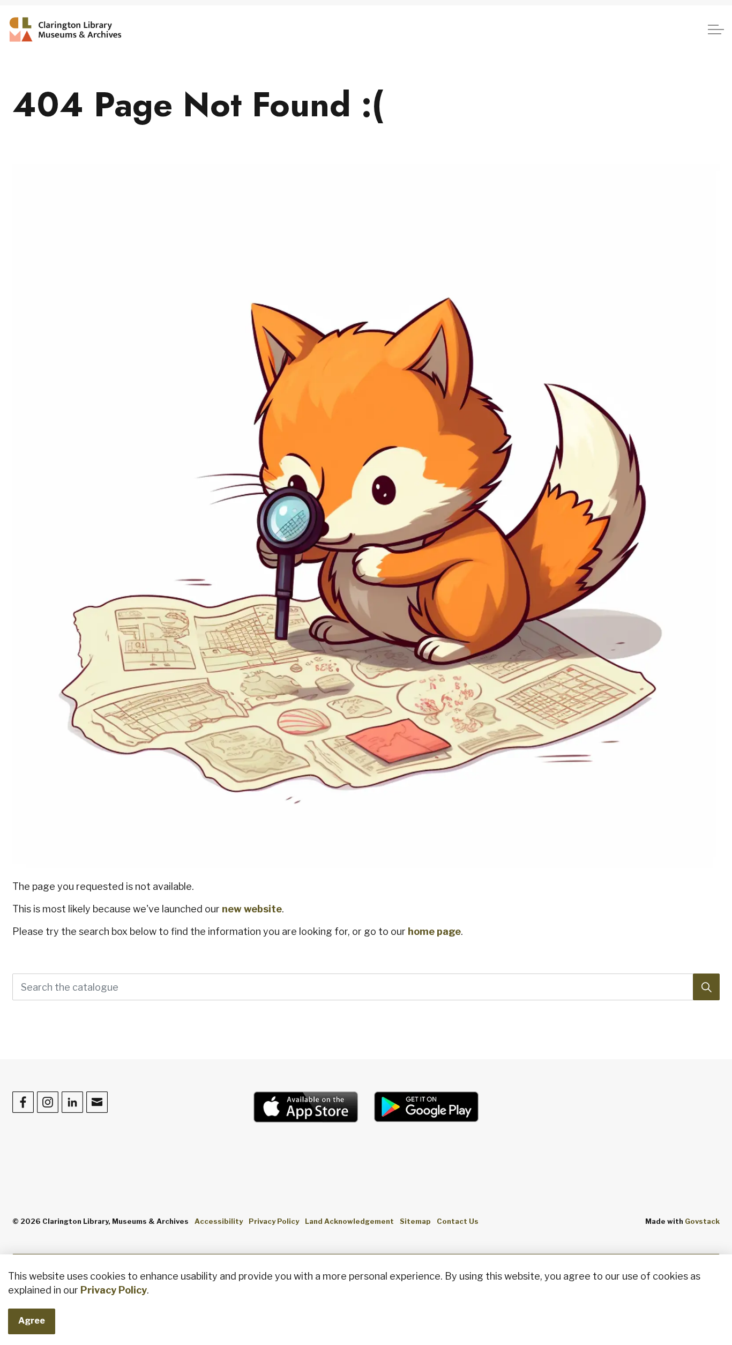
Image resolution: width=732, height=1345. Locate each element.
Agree (31, 1321)
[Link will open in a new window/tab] (305, 1107)
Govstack (702, 1221)
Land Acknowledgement (349, 1221)
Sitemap (415, 1221)
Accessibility (219, 1221)
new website (252, 909)
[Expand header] (716, 29)
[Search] (706, 987)
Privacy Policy (113, 1290)
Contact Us (458, 1221)
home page (434, 931)
